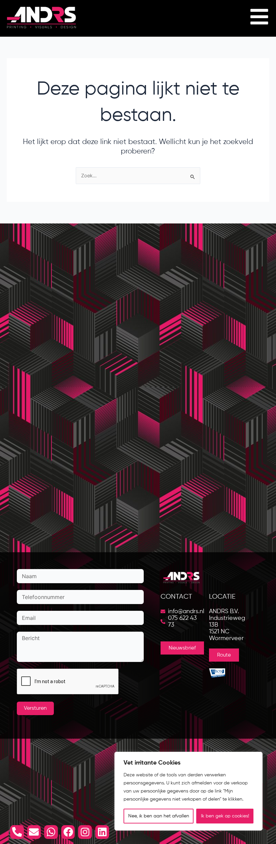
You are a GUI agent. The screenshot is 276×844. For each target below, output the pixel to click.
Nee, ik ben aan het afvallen (158, 816)
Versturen (35, 708)
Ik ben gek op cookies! (225, 816)
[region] (188, 791)
